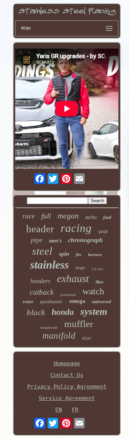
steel (42, 251)
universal (101, 301)
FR (75, 409)
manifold (58, 336)
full (46, 216)
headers (40, 280)
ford (107, 217)
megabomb (49, 327)
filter (100, 282)
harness (95, 254)
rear (80, 268)
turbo (91, 217)
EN (58, 409)
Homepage (67, 363)
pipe (36, 239)
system (93, 311)
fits (78, 254)
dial (86, 338)
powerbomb (68, 295)
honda (63, 312)
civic (98, 269)
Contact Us (66, 375)
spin (64, 253)
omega (77, 301)
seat (103, 231)
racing (76, 228)
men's (55, 240)
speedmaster (51, 301)
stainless (49, 265)
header (40, 229)
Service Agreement (67, 398)
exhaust (73, 278)
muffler (78, 323)
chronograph (85, 240)
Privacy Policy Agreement (67, 386)
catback (42, 292)
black (36, 312)
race (28, 216)
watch (93, 291)
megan (68, 215)
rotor (28, 301)
